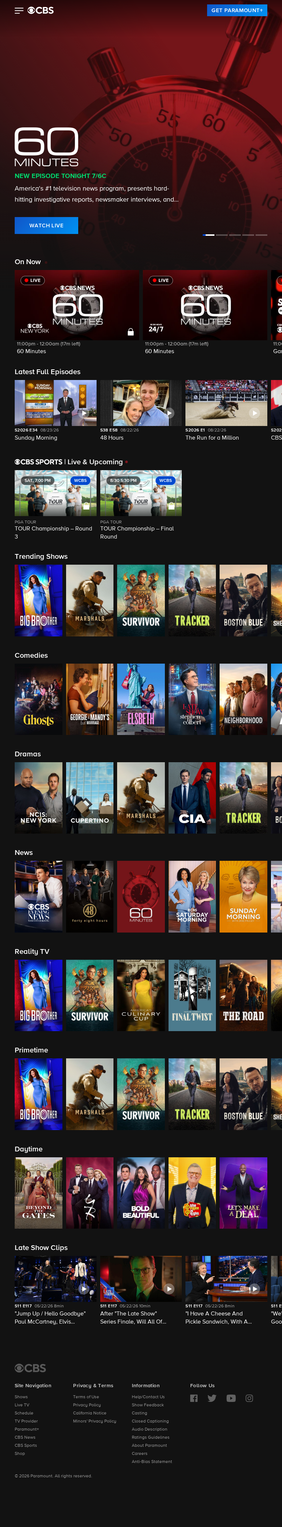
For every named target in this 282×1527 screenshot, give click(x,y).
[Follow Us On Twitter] (212, 1398)
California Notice (89, 1413)
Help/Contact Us (148, 1397)
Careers (140, 1454)
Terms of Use (86, 1397)
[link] (237, 10)
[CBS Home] (30, 1368)
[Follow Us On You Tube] (231, 1398)
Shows (21, 1397)
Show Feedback (148, 1405)
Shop (20, 1454)
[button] (19, 11)
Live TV (22, 1405)
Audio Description (149, 1429)
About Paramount (149, 1445)
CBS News (25, 1437)
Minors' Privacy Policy (94, 1421)
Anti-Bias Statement (152, 1462)
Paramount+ (27, 1429)
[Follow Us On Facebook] (194, 1398)
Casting (139, 1413)
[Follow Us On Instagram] (249, 1398)
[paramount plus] (41, 10)
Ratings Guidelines (151, 1437)
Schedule (24, 1413)
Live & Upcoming (93, 462)
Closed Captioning (150, 1421)
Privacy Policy (87, 1405)
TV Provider (26, 1421)
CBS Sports (26, 1445)
